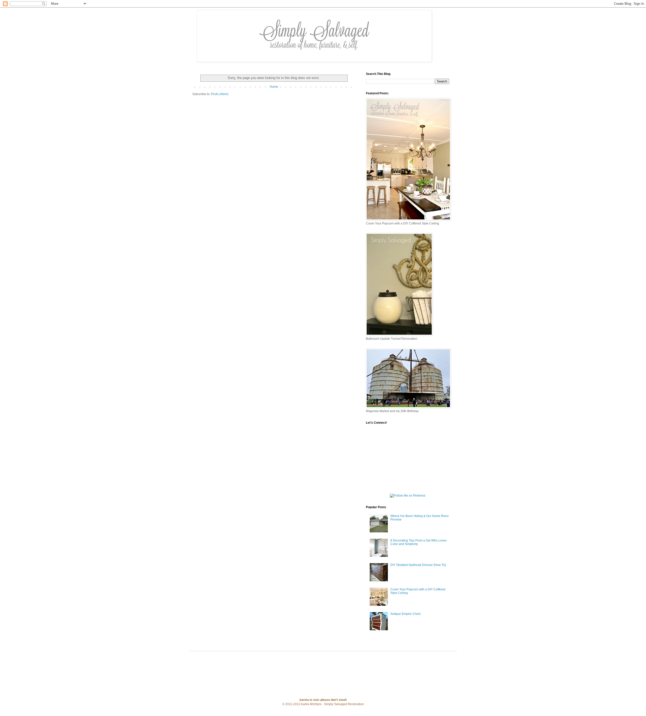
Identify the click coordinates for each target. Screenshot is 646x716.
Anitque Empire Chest (405, 614)
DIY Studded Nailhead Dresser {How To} (418, 565)
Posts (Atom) (219, 94)
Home (274, 87)
